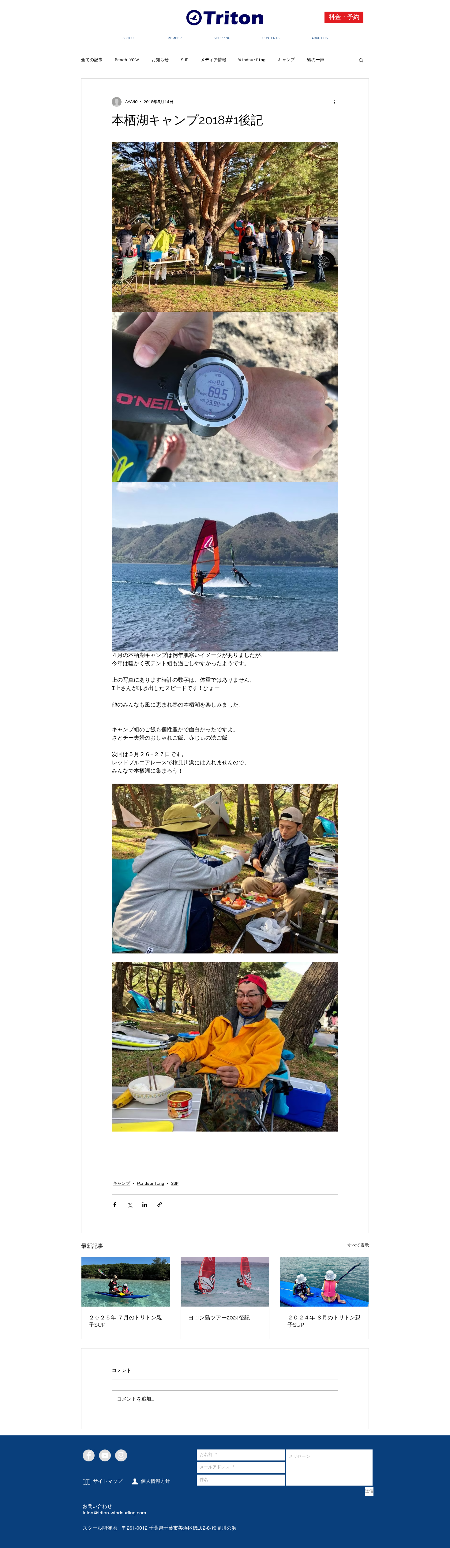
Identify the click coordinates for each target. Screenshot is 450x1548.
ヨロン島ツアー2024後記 (219, 1326)
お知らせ (160, 60)
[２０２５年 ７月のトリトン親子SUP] (125, 1290)
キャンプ (286, 60)
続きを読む (317, 60)
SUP (184, 60)
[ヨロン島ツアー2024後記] (225, 1290)
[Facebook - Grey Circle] (89, 1469)
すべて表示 (358, 1253)
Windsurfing (251, 60)
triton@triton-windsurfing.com (114, 1526)
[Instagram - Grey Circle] (121, 1469)
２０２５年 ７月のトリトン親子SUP (125, 1330)
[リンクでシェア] (160, 1213)
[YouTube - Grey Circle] (105, 1469)
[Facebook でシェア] (115, 1213)
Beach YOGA (127, 60)
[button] (361, 60)
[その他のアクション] (334, 102)
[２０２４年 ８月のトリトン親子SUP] (324, 1290)
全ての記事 (92, 60)
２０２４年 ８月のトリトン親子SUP (324, 1330)
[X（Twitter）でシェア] (130, 1213)
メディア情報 (213, 60)
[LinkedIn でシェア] (145, 1213)
